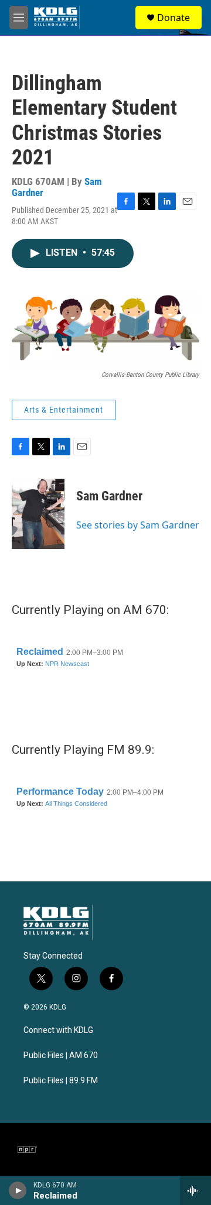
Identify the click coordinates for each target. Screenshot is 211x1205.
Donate (173, 17)
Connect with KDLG (58, 1030)
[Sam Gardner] (38, 514)
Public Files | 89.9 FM (60, 1080)
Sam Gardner (109, 496)
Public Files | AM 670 (60, 1055)
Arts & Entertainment (63, 409)
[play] (18, 1190)
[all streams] (195, 1190)
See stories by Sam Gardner (137, 525)
